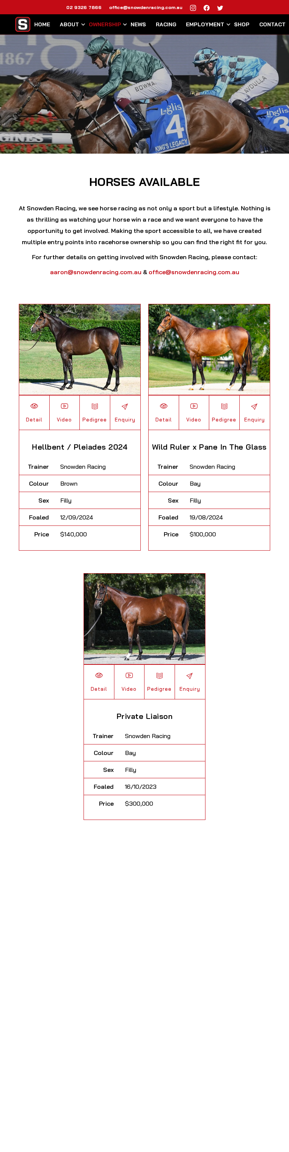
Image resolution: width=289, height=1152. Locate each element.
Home (42, 24)
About (69, 24)
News (138, 24)
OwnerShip (105, 24)
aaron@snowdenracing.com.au (96, 272)
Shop (241, 24)
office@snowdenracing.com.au (146, 7)
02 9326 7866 (84, 7)
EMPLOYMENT (205, 24)
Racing (166, 24)
